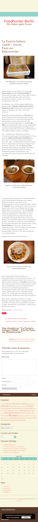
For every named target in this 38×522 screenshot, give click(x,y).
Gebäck (30, 408)
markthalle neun (29, 413)
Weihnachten (21, 418)
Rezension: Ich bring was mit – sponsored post (14, 446)
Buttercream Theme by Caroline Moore (9, 498)
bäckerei (25, 403)
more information (15, 517)
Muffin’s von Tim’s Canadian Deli (11, 452)
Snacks (27, 415)
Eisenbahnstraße (13, 406)
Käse (29, 411)
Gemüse (34, 408)
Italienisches (10, 411)
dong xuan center (31, 404)
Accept (26, 517)
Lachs (33, 410)
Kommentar (5, 358)
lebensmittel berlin (29, 321)
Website (4, 385)
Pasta (2, 415)
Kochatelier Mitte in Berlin (10, 444)
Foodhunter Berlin (19, 21)
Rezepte (13, 415)
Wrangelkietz (14, 420)
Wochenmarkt (5, 420)
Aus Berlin (9, 318)
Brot (20, 404)
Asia (2, 404)
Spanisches (31, 415)
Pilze (5, 415)
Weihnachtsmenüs (29, 418)
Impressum (4, 519)
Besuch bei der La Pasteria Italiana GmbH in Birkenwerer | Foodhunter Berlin (22, 340)
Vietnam (7, 418)
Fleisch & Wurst (23, 408)
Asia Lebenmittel (8, 404)
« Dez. (2, 478)
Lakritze (2, 413)
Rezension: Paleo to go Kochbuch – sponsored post (15, 448)
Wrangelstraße (21, 420)
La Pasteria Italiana (17, 310)
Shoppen (23, 415)
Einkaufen (8, 321)
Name (4, 378)
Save (5, 313)
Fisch (2, 408)
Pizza (7, 415)
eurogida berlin (24, 406)
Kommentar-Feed (8, 490)
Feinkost (15, 318)
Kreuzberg (24, 410)
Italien (20, 321)
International (23, 318)
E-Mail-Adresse (6, 381)
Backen (16, 403)
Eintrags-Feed (7, 488)
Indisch (2, 410)
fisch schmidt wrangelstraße (11, 408)
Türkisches (3, 418)
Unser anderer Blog (8, 509)
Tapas (35, 415)
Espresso (18, 406)
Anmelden (6, 486)
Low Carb (22, 413)
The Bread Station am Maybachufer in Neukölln (14, 450)
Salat (19, 415)
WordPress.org (7, 492)
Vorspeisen (14, 417)
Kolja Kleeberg (17, 410)
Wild (35, 418)
